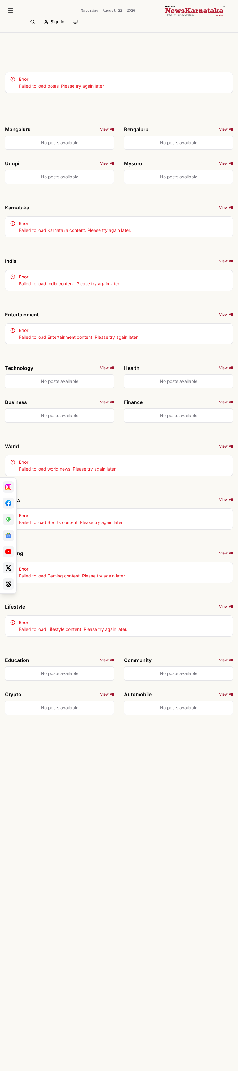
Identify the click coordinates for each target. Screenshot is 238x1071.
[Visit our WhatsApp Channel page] (8, 519)
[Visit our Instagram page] (8, 487)
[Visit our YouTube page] (8, 551)
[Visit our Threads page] (8, 584)
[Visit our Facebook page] (8, 503)
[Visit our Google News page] (8, 535)
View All (107, 129)
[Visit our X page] (8, 567)
